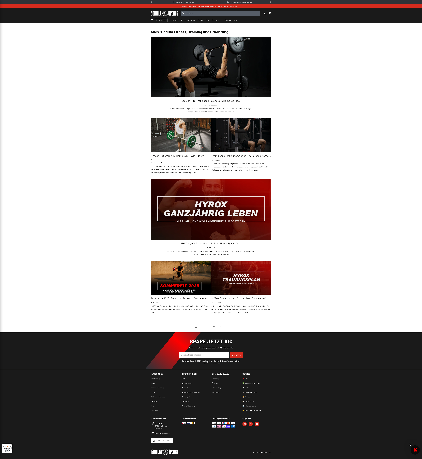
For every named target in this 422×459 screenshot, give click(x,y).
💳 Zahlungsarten (248, 401)
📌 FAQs (245, 379)
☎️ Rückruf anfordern (249, 392)
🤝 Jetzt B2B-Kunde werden (251, 410)
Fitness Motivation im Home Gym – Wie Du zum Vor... (177, 157)
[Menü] (11, 445)
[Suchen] (183, 13)
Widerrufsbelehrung (188, 406)
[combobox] (220, 13)
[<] (151, 2)
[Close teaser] (410, 445)
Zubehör (154, 401)
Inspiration (215, 392)
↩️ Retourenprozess (249, 406)
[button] (269, 13)
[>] (270, 2)
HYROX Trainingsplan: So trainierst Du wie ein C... (239, 298)
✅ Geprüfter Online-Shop (251, 383)
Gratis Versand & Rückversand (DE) (184, 2)
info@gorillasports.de (162, 433)
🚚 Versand (246, 397)
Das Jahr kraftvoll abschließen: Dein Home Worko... (211, 100)
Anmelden (236, 355)
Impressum (185, 401)
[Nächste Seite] (225, 326)
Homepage (215, 379)
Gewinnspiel (186, 397)
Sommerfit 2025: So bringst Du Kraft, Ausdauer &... (180, 298)
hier (219, 363)
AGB (183, 379)
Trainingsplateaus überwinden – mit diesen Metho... (241, 155)
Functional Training (157, 388)
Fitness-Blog (216, 388)
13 (220, 326)
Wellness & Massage (158, 397)
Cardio (153, 383)
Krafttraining (155, 379)
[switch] (7, 450)
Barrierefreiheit (187, 383)
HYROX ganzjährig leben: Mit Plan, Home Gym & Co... (211, 243)
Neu (152, 406)
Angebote (154, 410)
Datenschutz (186, 388)
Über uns (215, 383)
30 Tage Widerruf (241, 2)
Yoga (153, 392)
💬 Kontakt (246, 388)
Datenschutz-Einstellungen (191, 392)
